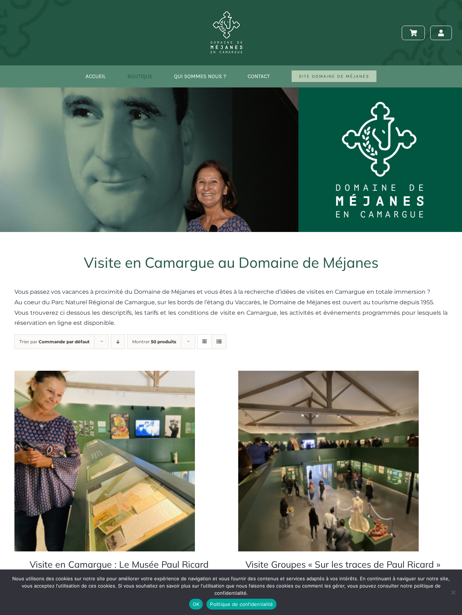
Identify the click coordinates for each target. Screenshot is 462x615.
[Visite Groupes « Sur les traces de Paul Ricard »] (328, 375)
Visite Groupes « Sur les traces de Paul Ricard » (342, 564)
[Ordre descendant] (118, 341)
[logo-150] (227, 6)
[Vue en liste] (219, 342)
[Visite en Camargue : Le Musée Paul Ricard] (104, 375)
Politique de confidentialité (241, 604)
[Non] (453, 592)
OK (196, 604)
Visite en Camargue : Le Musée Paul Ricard (119, 564)
